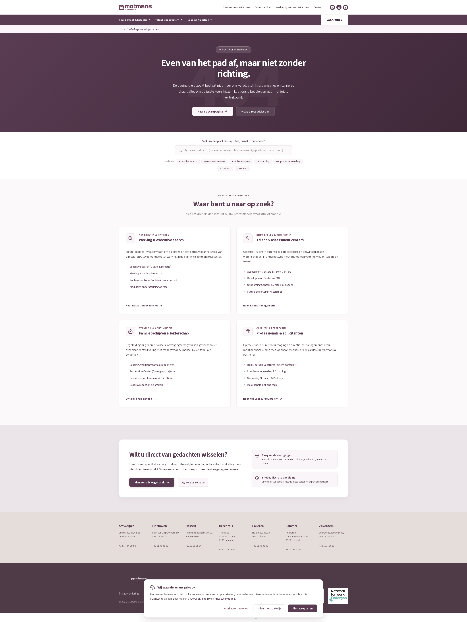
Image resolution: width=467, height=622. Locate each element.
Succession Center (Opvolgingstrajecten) (153, 371)
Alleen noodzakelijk (269, 608)
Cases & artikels (263, 7)
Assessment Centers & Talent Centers (269, 271)
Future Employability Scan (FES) (265, 291)
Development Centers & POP (264, 278)
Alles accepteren (302, 608)
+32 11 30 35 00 (160, 545)
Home (122, 29)
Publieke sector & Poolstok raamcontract (153, 280)
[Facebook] (345, 7)
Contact (318, 7)
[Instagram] (338, 7)
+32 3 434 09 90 (127, 545)
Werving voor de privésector (146, 273)
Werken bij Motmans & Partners (292, 7)
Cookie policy (202, 598)
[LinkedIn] (332, 7)
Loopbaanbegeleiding (288, 161)
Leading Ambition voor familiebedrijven (152, 365)
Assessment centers (214, 161)
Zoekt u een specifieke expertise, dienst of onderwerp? (233, 141)
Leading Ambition (200, 19)
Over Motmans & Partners (236, 7)
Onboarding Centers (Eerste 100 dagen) (270, 285)
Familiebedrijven (241, 161)
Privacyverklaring (129, 593)
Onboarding (263, 161)
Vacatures (225, 168)
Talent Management (168, 19)
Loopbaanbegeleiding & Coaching (266, 371)
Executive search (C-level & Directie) (150, 266)
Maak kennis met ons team (262, 385)
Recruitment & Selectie (134, 19)
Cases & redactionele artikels (146, 385)
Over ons (242, 168)
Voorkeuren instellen (235, 608)
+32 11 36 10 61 (293, 549)
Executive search (188, 161)
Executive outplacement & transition (151, 378)
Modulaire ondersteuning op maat (149, 287)
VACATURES (334, 19)
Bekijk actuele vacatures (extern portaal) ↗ (272, 365)
